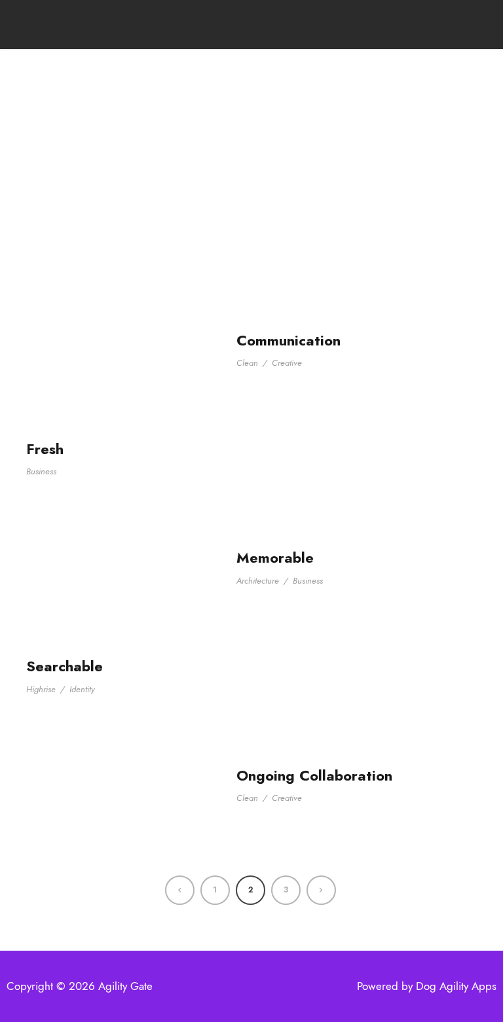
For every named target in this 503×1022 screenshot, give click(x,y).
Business (41, 471)
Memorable (275, 557)
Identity (82, 689)
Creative (287, 363)
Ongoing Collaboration (314, 775)
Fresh (45, 448)
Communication (288, 340)
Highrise (41, 689)
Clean (247, 363)
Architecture (257, 580)
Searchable (64, 666)
